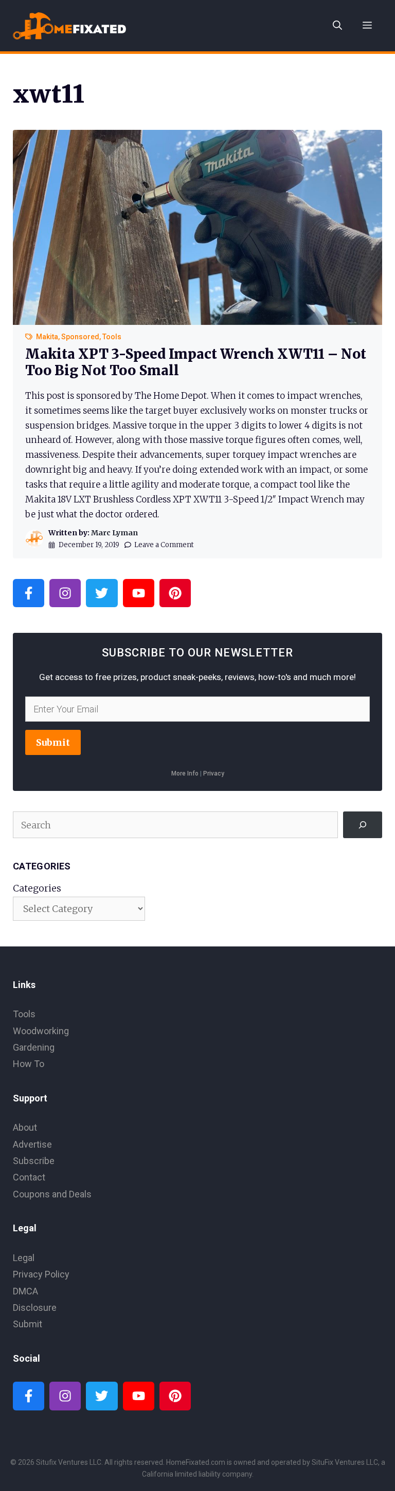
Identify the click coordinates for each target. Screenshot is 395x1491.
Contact (29, 1177)
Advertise (32, 1144)
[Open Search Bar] (337, 25)
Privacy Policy (41, 1274)
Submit (53, 742)
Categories (37, 888)
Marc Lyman (114, 532)
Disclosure (35, 1307)
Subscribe (34, 1160)
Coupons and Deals (52, 1194)
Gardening (34, 1047)
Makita (47, 337)
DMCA (25, 1291)
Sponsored (80, 337)
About (25, 1127)
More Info (185, 773)
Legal (23, 1257)
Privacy (213, 773)
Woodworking (41, 1030)
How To (28, 1063)
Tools (111, 337)
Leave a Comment (164, 544)
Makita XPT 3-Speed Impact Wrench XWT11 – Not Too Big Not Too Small (195, 361)
